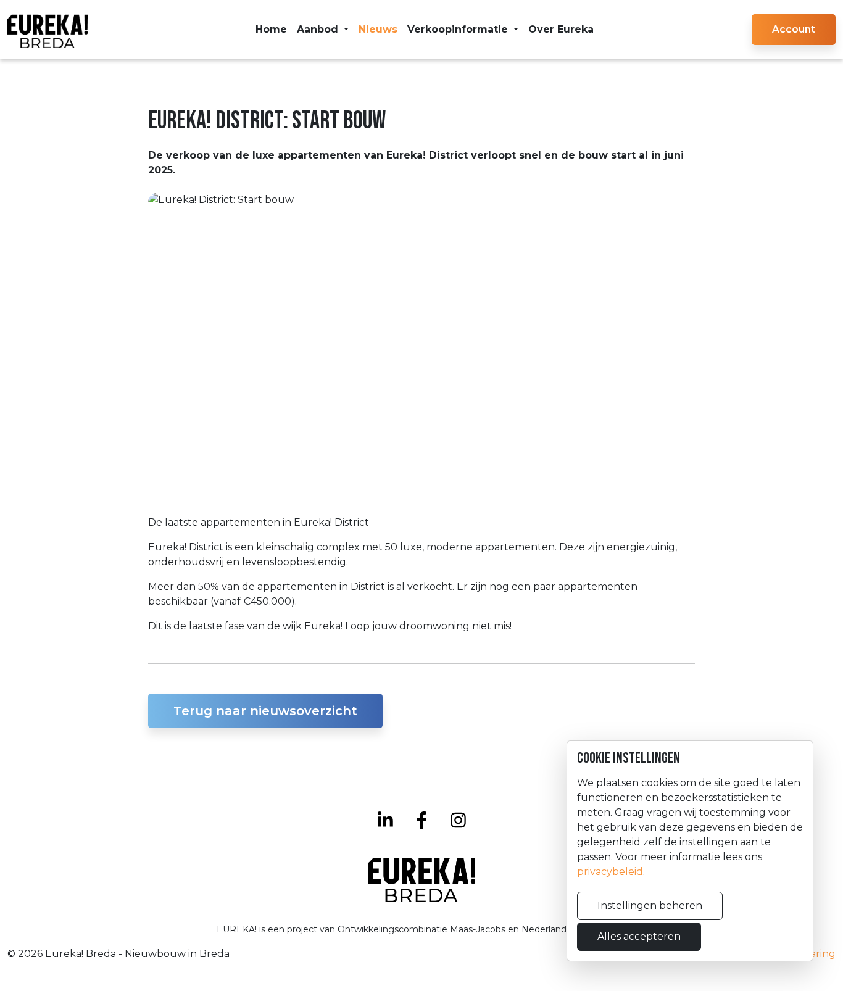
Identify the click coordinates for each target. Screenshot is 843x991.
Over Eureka (561, 29)
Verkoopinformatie (459, 29)
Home (271, 29)
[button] (794, 29)
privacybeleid (610, 871)
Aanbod (319, 29)
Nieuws (378, 29)
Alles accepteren (639, 936)
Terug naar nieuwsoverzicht (265, 710)
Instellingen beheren (649, 905)
